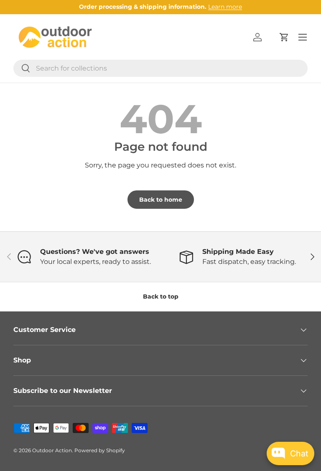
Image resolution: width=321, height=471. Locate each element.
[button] (284, 37)
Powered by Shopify (99, 450)
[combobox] (160, 68)
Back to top (160, 296)
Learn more (225, 6)
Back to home (160, 199)
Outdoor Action (52, 450)
